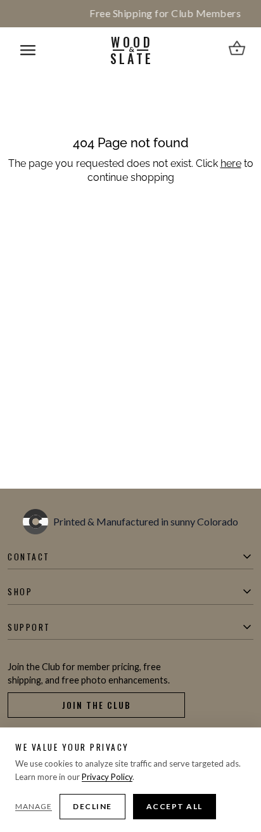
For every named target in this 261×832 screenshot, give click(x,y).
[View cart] (237, 50)
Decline (92, 806)
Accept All (174, 806)
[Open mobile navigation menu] (28, 50)
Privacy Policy (107, 777)
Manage (33, 806)
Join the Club (96, 705)
